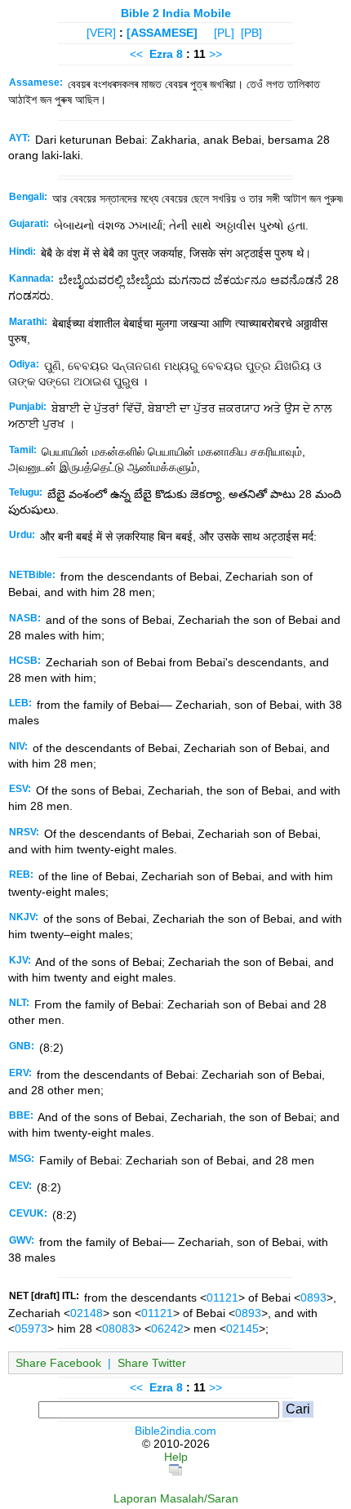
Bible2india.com (175, 1430)
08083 (118, 1328)
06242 (167, 1328)
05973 (31, 1328)
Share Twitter (152, 1362)
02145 (242, 1328)
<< (136, 53)
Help (176, 1456)
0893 (313, 1297)
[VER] (101, 32)
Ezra (161, 53)
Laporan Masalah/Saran (175, 1498)
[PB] (251, 32)
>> (215, 53)
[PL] (224, 32)
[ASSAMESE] (162, 32)
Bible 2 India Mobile (176, 13)
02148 (86, 1313)
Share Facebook (58, 1362)
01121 (222, 1297)
